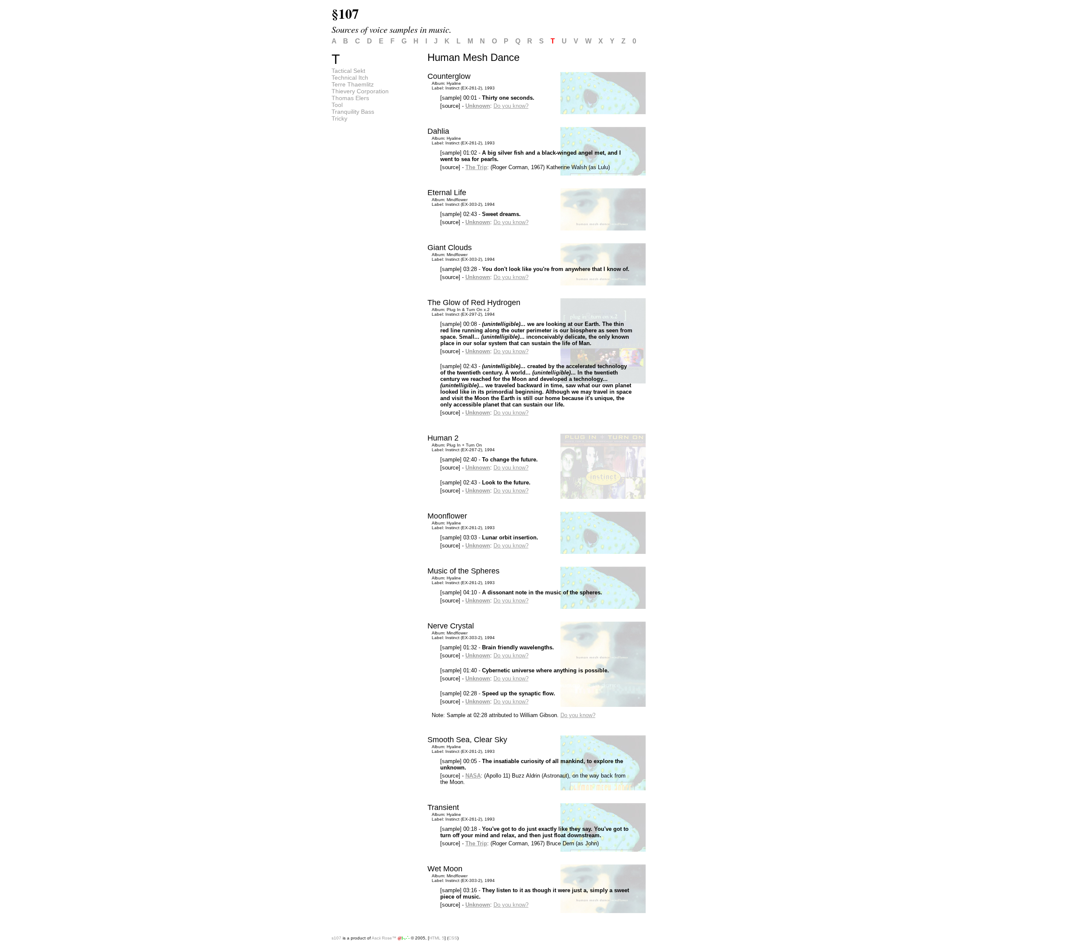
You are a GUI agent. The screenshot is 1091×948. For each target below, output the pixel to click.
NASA (473, 775)
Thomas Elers (350, 98)
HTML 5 (436, 938)
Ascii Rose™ (384, 938)
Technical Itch (350, 77)
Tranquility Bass (353, 111)
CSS (452, 938)
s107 (336, 938)
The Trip (476, 167)
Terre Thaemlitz (353, 84)
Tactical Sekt (348, 70)
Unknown (477, 106)
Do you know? (511, 106)
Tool (337, 104)
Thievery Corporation (360, 91)
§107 (345, 13)
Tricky (339, 118)
